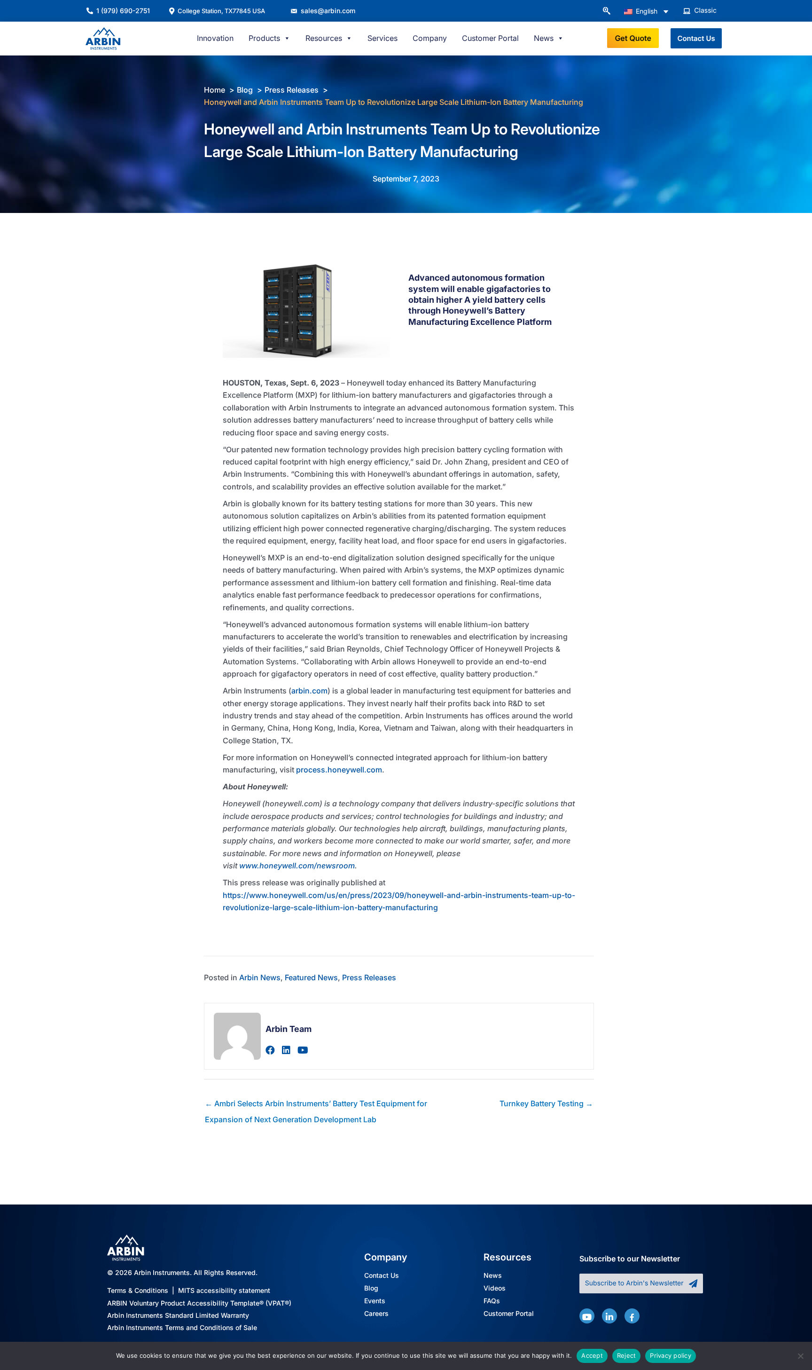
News (493, 1275)
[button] (606, 11)
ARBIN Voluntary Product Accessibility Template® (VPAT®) (199, 1303)
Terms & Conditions (137, 1290)
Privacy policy (670, 1355)
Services (382, 38)
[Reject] (800, 1356)
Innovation (215, 38)
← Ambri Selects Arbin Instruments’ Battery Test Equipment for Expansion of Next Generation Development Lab (316, 1106)
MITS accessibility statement (224, 1290)
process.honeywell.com (339, 769)
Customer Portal (490, 38)
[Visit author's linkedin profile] (286, 1050)
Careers (376, 1313)
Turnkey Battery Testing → (546, 1103)
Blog (371, 1288)
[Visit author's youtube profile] (302, 1050)
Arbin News (260, 977)
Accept (592, 1355)
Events (374, 1301)
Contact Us (381, 1275)
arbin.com (309, 690)
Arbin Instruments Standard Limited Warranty (178, 1315)
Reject (626, 1355)
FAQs (492, 1301)
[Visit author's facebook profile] (270, 1050)
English (645, 11)
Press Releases (369, 977)
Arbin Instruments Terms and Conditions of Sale (182, 1327)
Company (430, 38)
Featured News (311, 977)
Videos (495, 1288)
